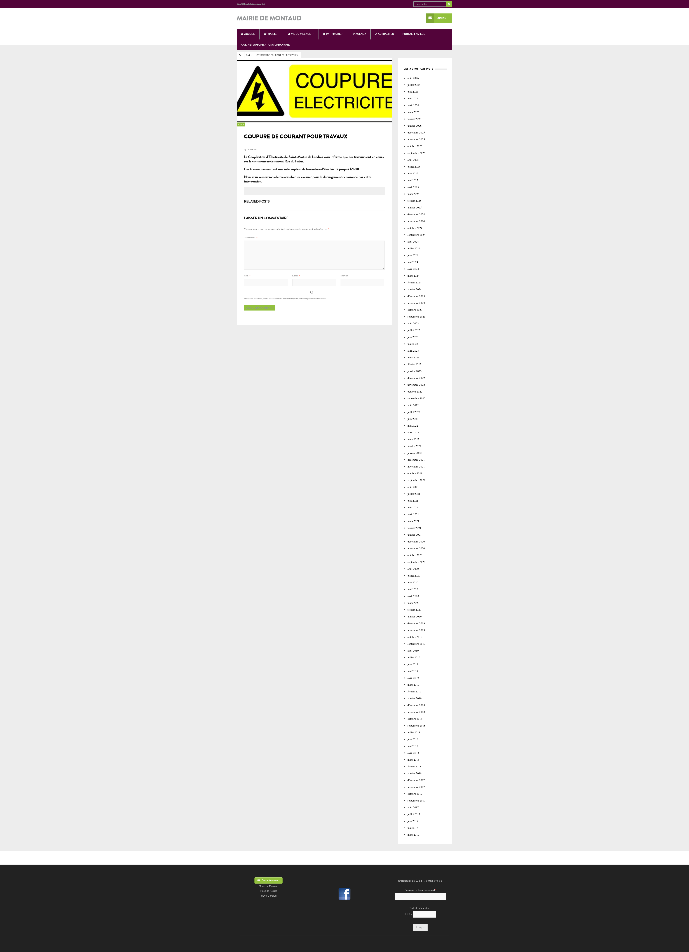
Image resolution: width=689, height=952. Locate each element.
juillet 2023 (413, 330)
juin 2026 (412, 91)
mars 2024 (413, 275)
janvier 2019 (414, 698)
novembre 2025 (416, 139)
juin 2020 (412, 582)
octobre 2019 (414, 637)
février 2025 (414, 200)
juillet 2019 (413, 657)
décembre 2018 (416, 705)
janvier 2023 (414, 371)
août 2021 (413, 487)
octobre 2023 (414, 309)
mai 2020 (412, 589)
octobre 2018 (414, 718)
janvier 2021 (414, 534)
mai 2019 (412, 671)
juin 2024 (412, 255)
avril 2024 (413, 269)
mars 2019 (413, 684)
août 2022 (413, 405)
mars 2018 (413, 759)
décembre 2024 (416, 214)
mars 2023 (413, 357)
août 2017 (413, 807)
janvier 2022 (414, 453)
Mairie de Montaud (269, 18)
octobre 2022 (414, 391)
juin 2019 (412, 664)
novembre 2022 (416, 384)
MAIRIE (272, 33)
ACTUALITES (386, 33)
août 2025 (413, 159)
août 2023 (413, 323)
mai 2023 (412, 343)
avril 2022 (413, 432)
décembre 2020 (416, 541)
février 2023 (414, 364)
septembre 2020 (416, 562)
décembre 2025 (416, 132)
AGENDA (360, 33)
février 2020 (414, 609)
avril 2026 (413, 105)
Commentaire (250, 237)
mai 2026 (412, 98)
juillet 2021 (413, 493)
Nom (247, 275)
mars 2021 (413, 521)
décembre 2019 (416, 623)
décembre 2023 (416, 296)
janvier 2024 (414, 289)
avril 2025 (413, 187)
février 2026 (414, 119)
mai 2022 (412, 425)
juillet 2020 (413, 575)
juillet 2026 (413, 84)
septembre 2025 (416, 153)
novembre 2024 (416, 221)
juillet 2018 (413, 732)
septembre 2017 (416, 800)
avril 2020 (413, 596)
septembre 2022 (416, 398)
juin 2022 (412, 418)
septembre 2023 (416, 316)
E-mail (296, 275)
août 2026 (413, 78)
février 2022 (414, 446)
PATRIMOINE (333, 33)
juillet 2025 (413, 166)
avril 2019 (413, 678)
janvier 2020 (414, 616)
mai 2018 (412, 746)
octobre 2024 (414, 228)
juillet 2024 (413, 248)
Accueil (249, 33)
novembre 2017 (416, 787)
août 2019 (413, 650)
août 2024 (413, 241)
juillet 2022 (413, 412)
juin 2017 (412, 821)
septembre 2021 (416, 480)
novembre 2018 (416, 712)
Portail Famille (413, 33)
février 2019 (414, 691)
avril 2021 (413, 514)
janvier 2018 (414, 773)
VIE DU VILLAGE (301, 33)
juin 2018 (412, 739)
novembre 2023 (416, 303)
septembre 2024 (416, 234)
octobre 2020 (414, 555)
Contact (442, 18)
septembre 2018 (416, 725)
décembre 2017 (416, 780)
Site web (344, 275)
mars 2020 (413, 603)
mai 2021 (412, 507)
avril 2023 (413, 350)
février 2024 (414, 282)
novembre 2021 (416, 466)
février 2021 (414, 528)
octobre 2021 (414, 473)
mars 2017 (413, 834)
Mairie (249, 54)
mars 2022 (413, 439)
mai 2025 (412, 180)
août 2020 (413, 568)
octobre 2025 (414, 146)
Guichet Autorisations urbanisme (265, 44)
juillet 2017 (413, 814)
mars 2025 (413, 194)
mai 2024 (412, 262)
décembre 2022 (416, 378)
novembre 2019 (416, 630)
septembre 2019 (416, 643)
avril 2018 (413, 752)
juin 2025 (412, 173)
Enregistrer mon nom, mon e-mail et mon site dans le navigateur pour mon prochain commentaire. (285, 298)
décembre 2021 (416, 459)
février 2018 (414, 766)
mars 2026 (413, 112)
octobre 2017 (414, 793)
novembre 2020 (416, 548)
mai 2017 (412, 827)
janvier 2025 (414, 207)
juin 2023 (412, 337)
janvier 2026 (414, 125)
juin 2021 (412, 500)
